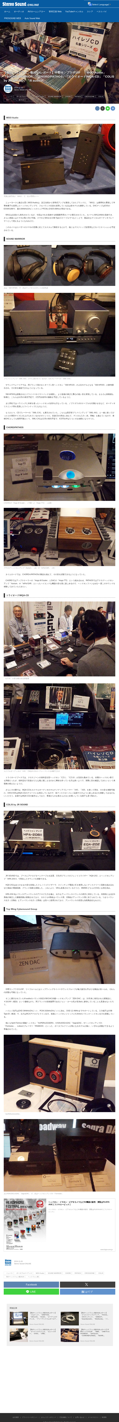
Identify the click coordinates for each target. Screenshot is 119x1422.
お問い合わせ (79, 1417)
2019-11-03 (18, 88)
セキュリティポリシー (48, 1417)
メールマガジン (93, 1417)
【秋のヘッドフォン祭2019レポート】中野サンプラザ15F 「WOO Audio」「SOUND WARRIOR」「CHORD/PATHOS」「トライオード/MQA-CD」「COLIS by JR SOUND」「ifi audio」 (59, 76)
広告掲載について (66, 1417)
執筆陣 (104, 1417)
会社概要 (16, 1417)
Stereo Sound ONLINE (22, 90)
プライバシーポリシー (29, 1417)
